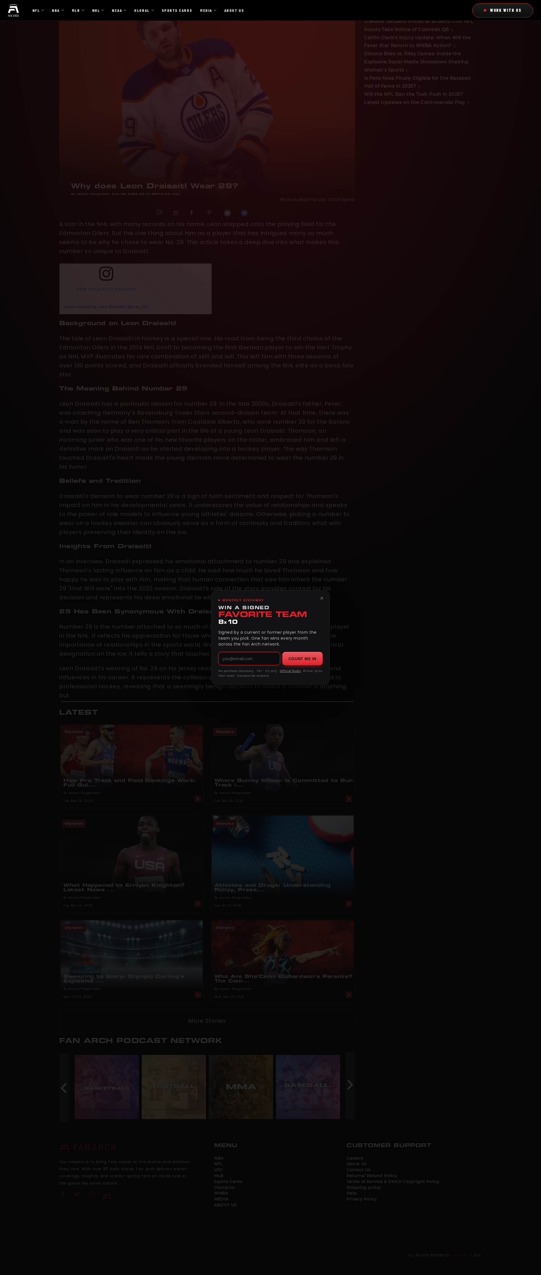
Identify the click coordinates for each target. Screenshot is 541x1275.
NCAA (117, 10)
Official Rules (290, 671)
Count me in (302, 659)
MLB (76, 10)
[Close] (322, 598)
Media (206, 10)
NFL (36, 10)
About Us (234, 10)
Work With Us (506, 10)
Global (141, 10)
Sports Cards (177, 10)
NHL (96, 10)
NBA (56, 10)
